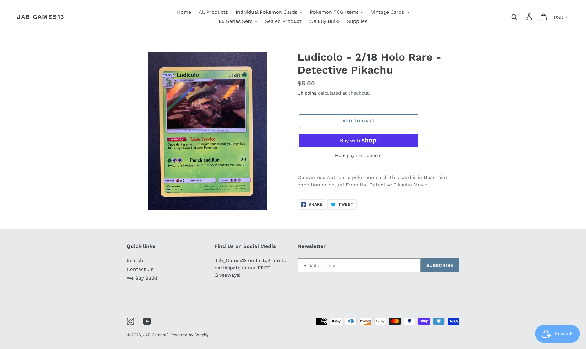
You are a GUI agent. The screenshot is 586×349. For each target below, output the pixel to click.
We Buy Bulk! (142, 278)
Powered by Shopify (189, 335)
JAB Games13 (41, 16)
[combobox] (521, 16)
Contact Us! (140, 269)
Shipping (307, 93)
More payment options (358, 155)
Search (135, 260)
